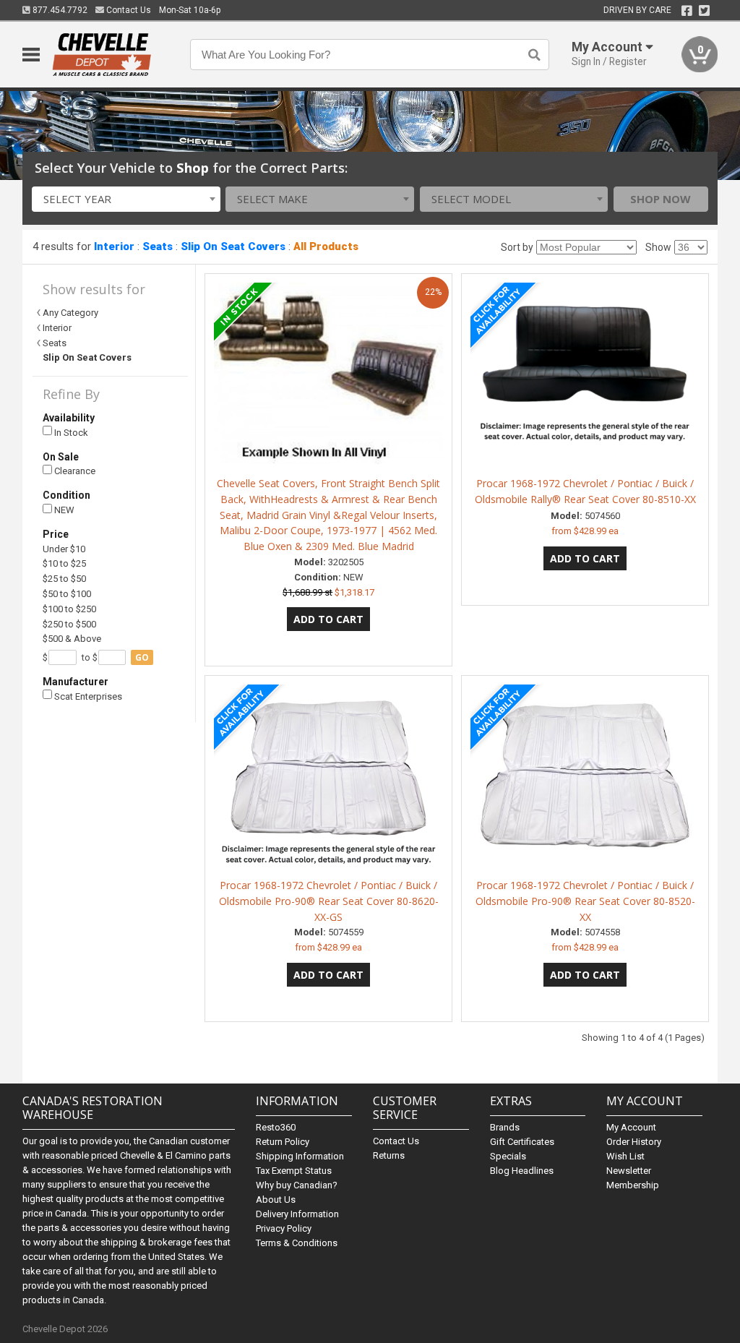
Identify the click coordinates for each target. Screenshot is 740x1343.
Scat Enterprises (87, 696)
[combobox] (126, 199)
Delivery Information (297, 1214)
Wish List (625, 1156)
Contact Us (127, 10)
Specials (508, 1156)
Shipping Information (300, 1156)
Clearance (73, 470)
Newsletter (628, 1170)
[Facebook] (686, 11)
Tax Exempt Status (294, 1170)
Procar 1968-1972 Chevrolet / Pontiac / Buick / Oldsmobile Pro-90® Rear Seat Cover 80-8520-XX (585, 901)
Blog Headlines (522, 1170)
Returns (389, 1155)
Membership (632, 1185)
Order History (633, 1141)
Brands (505, 1127)
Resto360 (276, 1127)
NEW (63, 510)
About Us (276, 1199)
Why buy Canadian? (296, 1185)
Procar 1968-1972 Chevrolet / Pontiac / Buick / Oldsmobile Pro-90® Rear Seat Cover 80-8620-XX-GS (329, 901)
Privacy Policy (283, 1228)
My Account (631, 1127)
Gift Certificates (522, 1141)
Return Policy (282, 1141)
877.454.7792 (58, 10)
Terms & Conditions (296, 1242)
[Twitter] (704, 11)
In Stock (70, 432)
